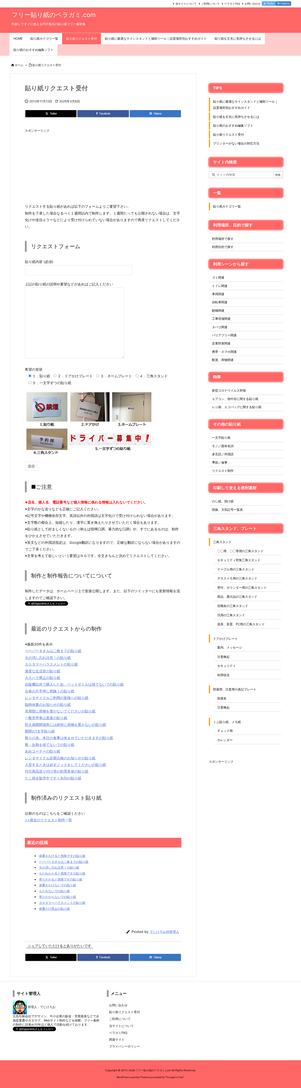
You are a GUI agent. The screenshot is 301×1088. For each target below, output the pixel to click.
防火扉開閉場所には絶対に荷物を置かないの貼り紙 (65, 724)
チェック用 (225, 731)
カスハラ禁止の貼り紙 (42, 677)
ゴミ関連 (218, 277)
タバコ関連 (219, 327)
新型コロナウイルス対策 (229, 390)
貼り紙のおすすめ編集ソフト (233, 125)
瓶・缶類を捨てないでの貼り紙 (49, 744)
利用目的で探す (223, 247)
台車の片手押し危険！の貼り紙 (49, 691)
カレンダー (225, 740)
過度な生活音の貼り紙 (42, 671)
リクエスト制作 (223, 470)
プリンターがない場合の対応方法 (236, 143)
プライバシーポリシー (124, 1046)
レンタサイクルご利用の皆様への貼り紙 (56, 698)
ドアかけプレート (225, 638)
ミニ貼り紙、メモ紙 (227, 722)
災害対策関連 (221, 343)
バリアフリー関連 (224, 335)
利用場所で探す (223, 239)
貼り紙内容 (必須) (39, 261)
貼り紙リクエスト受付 (46, 65)
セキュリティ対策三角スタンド (238, 560)
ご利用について (210, 3)
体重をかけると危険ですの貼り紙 (62, 856)
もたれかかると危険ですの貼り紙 (62, 873)
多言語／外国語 (223, 454)
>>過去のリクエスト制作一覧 (48, 820)
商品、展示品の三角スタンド (237, 596)
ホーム (19, 65)
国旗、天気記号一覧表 (227, 509)
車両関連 (218, 294)
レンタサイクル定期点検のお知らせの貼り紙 (60, 758)
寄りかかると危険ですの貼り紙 (60, 879)
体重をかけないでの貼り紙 (57, 885)
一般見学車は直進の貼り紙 (46, 718)
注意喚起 (223, 657)
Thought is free (174, 1077)
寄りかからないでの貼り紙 (57, 897)
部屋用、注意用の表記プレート (234, 689)
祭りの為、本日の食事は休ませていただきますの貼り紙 (69, 738)
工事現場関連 (221, 318)
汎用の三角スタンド (231, 615)
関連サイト (116, 1039)
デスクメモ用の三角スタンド (237, 578)
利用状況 (223, 675)
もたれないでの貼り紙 (54, 891)
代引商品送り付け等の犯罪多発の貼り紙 (56, 771)
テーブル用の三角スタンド (235, 569)
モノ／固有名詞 (223, 446)
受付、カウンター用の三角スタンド (242, 587)
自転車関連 (219, 302)
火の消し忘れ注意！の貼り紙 (48, 657)
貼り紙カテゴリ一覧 (227, 206)
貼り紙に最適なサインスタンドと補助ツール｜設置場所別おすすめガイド (245, 104)
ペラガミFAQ (232, 3)
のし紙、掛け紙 (223, 501)
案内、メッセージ (229, 647)
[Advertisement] (103, 165)
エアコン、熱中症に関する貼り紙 (235, 399)
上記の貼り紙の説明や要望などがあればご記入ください (69, 284)
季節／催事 (219, 462)
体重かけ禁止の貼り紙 (54, 908)
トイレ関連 (219, 286)
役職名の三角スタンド (232, 606)
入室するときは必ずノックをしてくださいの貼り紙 (65, 764)
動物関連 (218, 310)
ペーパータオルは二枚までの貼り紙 (53, 651)
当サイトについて (186, 3)
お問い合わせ (252, 3)
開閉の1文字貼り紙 (40, 731)
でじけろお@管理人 (164, 932)
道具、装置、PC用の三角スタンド (241, 624)
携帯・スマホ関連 (224, 351)
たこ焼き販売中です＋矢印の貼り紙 (53, 778)
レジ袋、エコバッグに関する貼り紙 (236, 407)
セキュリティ (226, 666)
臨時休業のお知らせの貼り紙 (48, 704)
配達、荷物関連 (223, 360)
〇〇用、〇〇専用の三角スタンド (240, 551)
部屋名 (222, 698)
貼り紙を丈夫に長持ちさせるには (236, 116)
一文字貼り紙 (221, 437)
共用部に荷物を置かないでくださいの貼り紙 (60, 711)
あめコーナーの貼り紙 (42, 751)
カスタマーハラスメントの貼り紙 (51, 664)
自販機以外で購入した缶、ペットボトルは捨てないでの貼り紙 (74, 684)
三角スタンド (222, 542)
